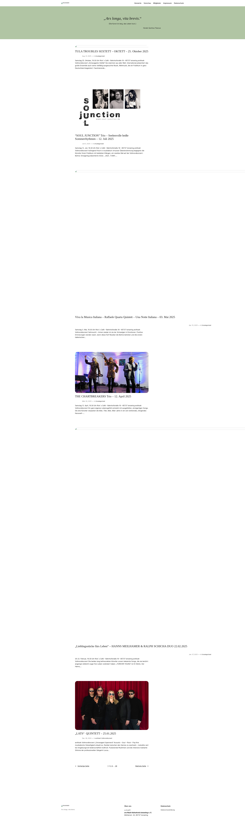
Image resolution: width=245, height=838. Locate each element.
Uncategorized (100, 56)
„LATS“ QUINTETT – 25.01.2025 (95, 733)
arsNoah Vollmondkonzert (103, 738)
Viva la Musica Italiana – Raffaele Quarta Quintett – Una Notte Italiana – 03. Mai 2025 (125, 317)
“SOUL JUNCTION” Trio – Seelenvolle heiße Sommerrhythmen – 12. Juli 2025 (101, 137)
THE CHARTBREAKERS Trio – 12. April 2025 (103, 396)
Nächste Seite (142, 766)
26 (116, 766)
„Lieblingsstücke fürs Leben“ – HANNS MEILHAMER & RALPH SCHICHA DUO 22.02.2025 (131, 646)
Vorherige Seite (82, 766)
